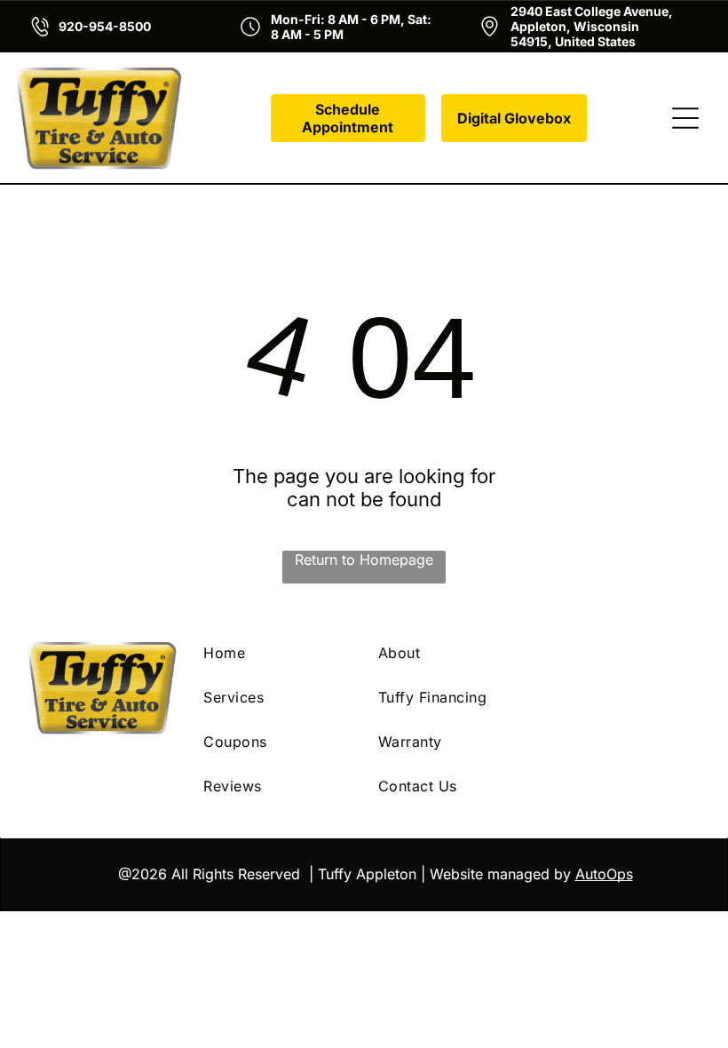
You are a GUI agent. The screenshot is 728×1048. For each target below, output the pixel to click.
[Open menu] (685, 118)
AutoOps (604, 874)
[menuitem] (276, 653)
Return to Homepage (364, 559)
